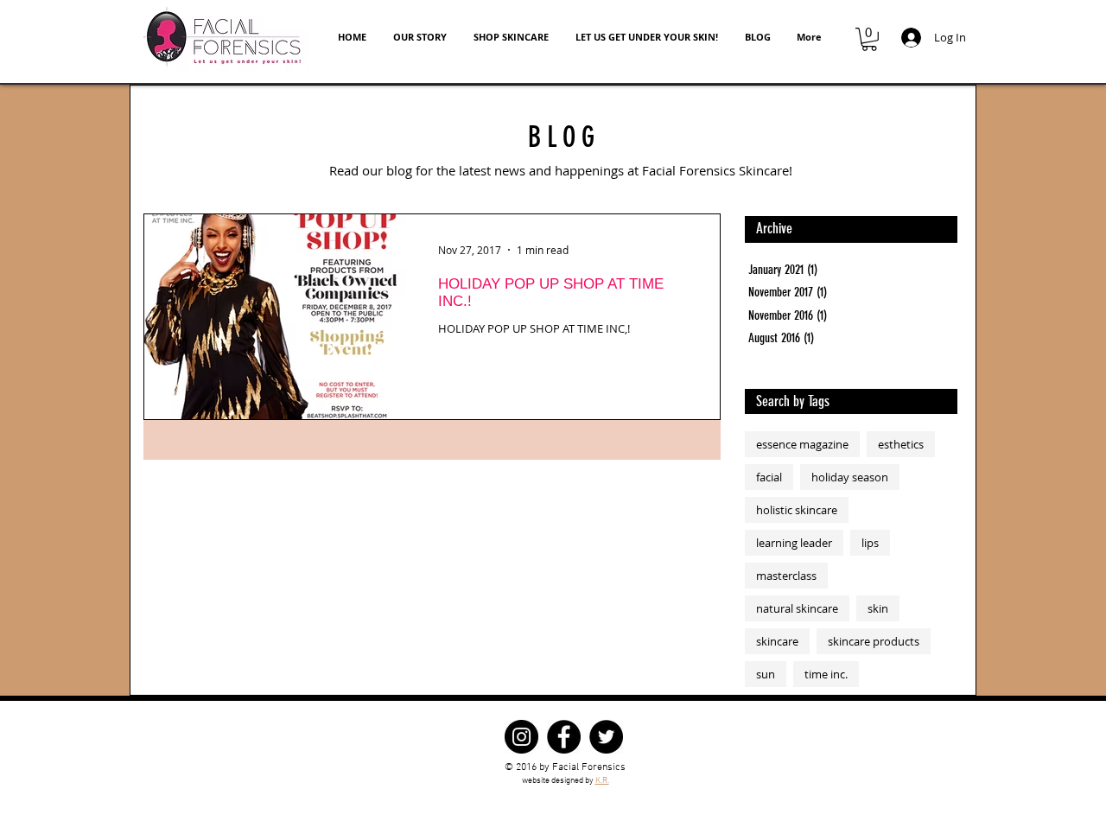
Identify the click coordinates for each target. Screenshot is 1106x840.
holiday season (849, 477)
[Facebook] (564, 737)
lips (870, 542)
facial (769, 477)
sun (765, 674)
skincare (777, 641)
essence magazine (802, 444)
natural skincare (797, 608)
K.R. (602, 780)
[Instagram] (521, 737)
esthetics (901, 444)
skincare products (873, 641)
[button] (869, 39)
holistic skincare (796, 510)
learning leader (794, 542)
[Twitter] (606, 737)
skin (878, 608)
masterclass (786, 575)
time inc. (826, 674)
